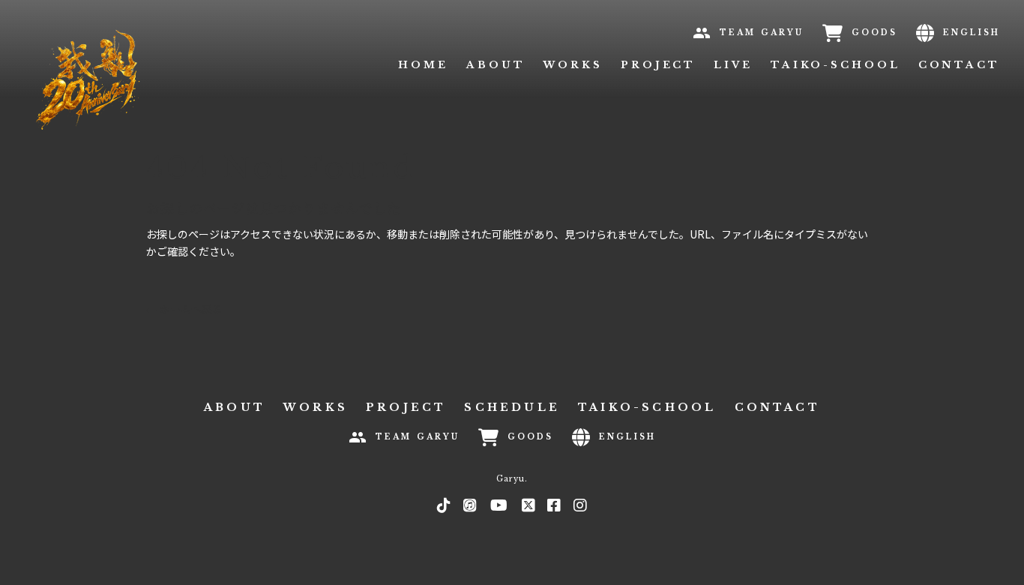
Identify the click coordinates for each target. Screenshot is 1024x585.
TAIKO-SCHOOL (835, 64)
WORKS (573, 64)
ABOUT (495, 64)
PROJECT (658, 64)
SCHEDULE (512, 407)
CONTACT (959, 64)
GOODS (874, 33)
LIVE (733, 64)
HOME (423, 64)
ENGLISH (971, 33)
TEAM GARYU (762, 33)
